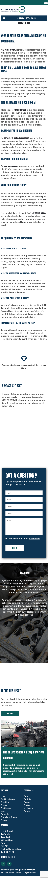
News (3, 811)
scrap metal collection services (16, 138)
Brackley (27, 805)
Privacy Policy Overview (9, 817)
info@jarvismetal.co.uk (25, 18)
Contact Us (5, 814)
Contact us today (38, 213)
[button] (46, 2)
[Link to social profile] (3, 864)
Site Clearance (6, 808)
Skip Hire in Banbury (8, 799)
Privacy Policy (34, 538)
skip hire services (11, 166)
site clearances (20, 109)
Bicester (27, 802)
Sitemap (4, 820)
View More (10, 713)
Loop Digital (30, 869)
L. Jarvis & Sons (9, 49)
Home (3, 796)
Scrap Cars (4, 805)
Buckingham (28, 799)
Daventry (27, 811)
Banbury (26, 796)
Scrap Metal (5, 802)
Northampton (28, 808)
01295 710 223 (24, 23)
